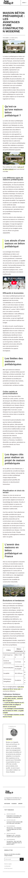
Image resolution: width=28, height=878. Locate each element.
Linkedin (20, 803)
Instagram (7, 803)
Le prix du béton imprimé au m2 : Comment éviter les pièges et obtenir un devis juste (13, 704)
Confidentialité (7, 866)
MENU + (24, 2)
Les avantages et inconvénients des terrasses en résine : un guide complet (13, 710)
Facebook (14, 803)
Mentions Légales (8, 863)
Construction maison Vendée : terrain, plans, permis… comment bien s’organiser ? (13, 698)
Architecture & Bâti (9, 39)
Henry (7, 37)
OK (21, 859)
